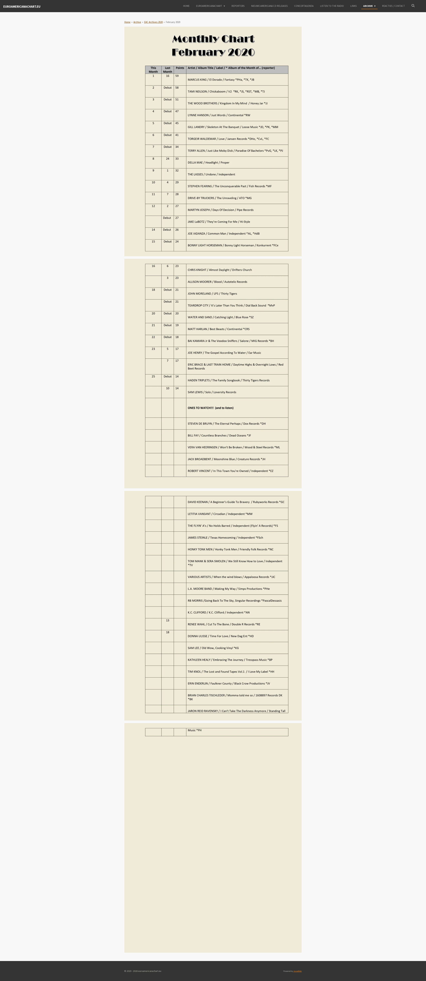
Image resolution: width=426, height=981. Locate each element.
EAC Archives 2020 (153, 22)
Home (127, 22)
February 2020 (173, 22)
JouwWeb (297, 971)
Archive (137, 22)
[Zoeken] (413, 5)
